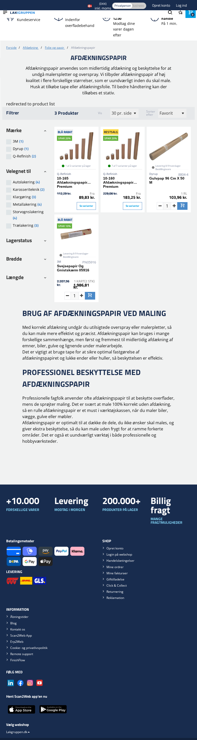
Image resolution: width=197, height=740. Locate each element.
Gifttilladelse (115, 579)
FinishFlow (17, 660)
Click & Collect (116, 585)
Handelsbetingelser (120, 560)
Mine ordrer (115, 567)
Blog (13, 623)
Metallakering (27, 204)
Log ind (181, 5)
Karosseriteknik (28, 189)
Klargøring (24, 197)
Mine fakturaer (117, 573)
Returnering (114, 591)
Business (138, 5)
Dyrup (20, 148)
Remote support (21, 654)
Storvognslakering (28, 215)
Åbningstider (19, 617)
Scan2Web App (21, 635)
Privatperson (122, 5)
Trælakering (25, 225)
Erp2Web (16, 641)
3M (18, 141)
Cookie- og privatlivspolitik (28, 648)
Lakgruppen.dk (16, 732)
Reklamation (115, 598)
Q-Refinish (24, 156)
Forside (11, 47)
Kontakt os (17, 629)
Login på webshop (119, 554)
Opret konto (161, 5)
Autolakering (26, 182)
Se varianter (86, 206)
